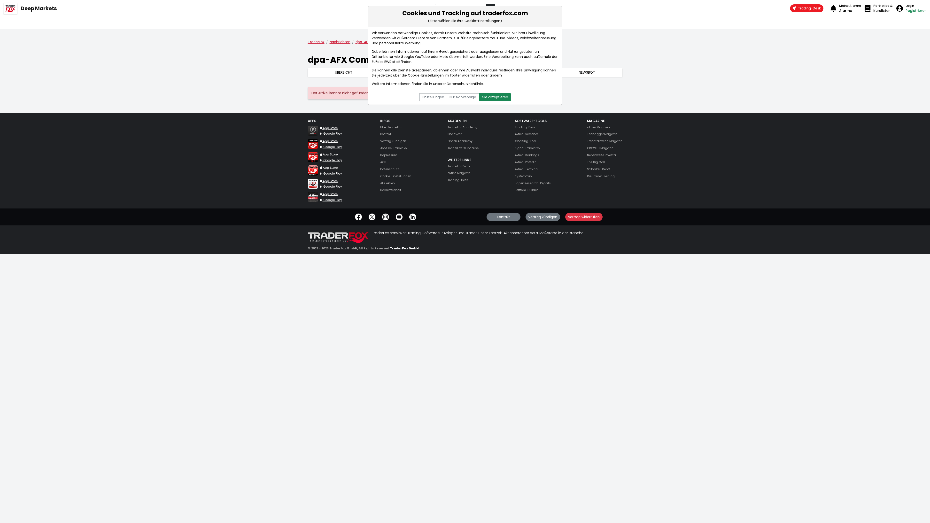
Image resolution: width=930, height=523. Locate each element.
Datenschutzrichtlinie (465, 83)
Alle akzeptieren (494, 97)
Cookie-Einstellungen (426, 75)
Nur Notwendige (463, 97)
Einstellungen (433, 97)
